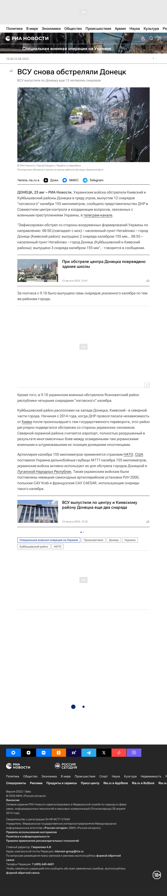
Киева (27, 422)
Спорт (103, 776)
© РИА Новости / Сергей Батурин (35, 165)
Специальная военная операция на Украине (49, 540)
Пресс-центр (90, 783)
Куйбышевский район (34, 546)
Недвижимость (151, 776)
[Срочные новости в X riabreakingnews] (119, 753)
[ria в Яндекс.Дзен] (28, 753)
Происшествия (93, 540)
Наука (116, 776)
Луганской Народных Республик (44, 471)
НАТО (128, 454)
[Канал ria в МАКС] (13, 753)
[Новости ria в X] (104, 753)
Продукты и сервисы (61, 783)
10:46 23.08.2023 (17, 58)
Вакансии (12, 800)
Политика (12, 776)
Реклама (36, 783)
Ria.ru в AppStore (115, 783)
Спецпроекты (16, 783)
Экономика (49, 776)
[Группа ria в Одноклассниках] (58, 753)
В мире (66, 776)
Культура (130, 776)
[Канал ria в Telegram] (88, 753)
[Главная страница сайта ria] (26, 38)
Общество (30, 776)
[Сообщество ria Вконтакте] (43, 753)
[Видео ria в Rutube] (73, 753)
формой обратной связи (22, 872)
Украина (130, 540)
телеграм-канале (98, 215)
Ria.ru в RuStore (143, 783)
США (139, 454)
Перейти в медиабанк (68, 165)
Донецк (114, 540)
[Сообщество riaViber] (134, 753)
